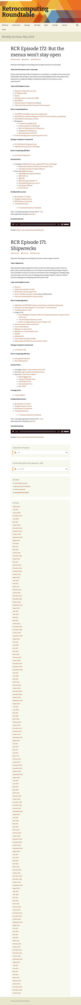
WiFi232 (17, 334)
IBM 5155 (22, 178)
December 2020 (17, 626)
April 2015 (15, 827)
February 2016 (17, 796)
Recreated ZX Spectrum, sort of (29, 183)
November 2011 (17, 953)
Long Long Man (20, 395)
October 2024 (17, 534)
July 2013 (15, 891)
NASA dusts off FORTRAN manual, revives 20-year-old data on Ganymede (39, 305)
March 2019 (16, 682)
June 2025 (16, 519)
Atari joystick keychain (22, 358)
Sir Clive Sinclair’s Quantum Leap (26, 144)
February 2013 (17, 907)
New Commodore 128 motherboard (27, 324)
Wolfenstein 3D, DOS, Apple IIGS (25, 292)
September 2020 (18, 636)
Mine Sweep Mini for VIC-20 (28, 133)
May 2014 (15, 860)
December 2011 (17, 950)
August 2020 (16, 639)
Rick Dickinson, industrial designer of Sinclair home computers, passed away (40, 116)
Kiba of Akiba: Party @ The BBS (25, 339)
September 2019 (18, 670)
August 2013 (16, 888)
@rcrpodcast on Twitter (23, 197)
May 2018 (15, 713)
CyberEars (32, 214)
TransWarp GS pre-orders (23, 310)
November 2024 (17, 531)
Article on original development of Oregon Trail (35, 322)
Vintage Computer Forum (23, 199)
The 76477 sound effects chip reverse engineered (31, 114)
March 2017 (16, 756)
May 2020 (15, 648)
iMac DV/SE (22, 386)
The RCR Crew (36, 59)
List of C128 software (22, 327)
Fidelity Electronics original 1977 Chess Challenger (40, 164)
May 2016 (15, 787)
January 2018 (16, 725)
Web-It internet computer (27, 374)
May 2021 (15, 617)
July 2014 (15, 854)
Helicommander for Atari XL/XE (29, 126)
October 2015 (17, 808)
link (41, 212)
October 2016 (17, 771)
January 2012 (16, 947)
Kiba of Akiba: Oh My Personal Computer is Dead (31, 341)
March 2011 (16, 977)
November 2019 (17, 667)
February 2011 (17, 981)
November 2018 (17, 694)
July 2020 (15, 642)
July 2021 (15, 611)
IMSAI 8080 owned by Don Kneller (30, 174)
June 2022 (16, 580)
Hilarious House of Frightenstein (26, 103)
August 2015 (16, 814)
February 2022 (17, 590)
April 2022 (15, 583)
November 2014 (17, 842)
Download (34, 230)
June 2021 (16, 614)
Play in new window (23, 230)
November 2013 (17, 879)
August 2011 (16, 962)
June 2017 (16, 747)
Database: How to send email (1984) (27, 98)
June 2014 (16, 857)
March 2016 (16, 793)
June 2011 (16, 968)
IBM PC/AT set (23, 176)
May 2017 (15, 750)
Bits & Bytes (19, 100)
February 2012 (17, 944)
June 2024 (16, 543)
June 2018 (16, 710)
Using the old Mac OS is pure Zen (25, 91)
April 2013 (15, 901)
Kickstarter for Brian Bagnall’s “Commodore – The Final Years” (36, 308)
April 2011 (15, 974)
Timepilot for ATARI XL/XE (27, 123)
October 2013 (17, 882)
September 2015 (18, 811)
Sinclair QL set (23, 188)
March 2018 (16, 719)
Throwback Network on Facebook (30, 208)
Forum (4, 29)
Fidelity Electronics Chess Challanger (27, 146)
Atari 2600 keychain (21, 361)
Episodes (27, 25)
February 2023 (17, 565)
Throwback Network (21, 204)
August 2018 (16, 703)
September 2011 (18, 959)
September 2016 (18, 774)
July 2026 (15, 509)
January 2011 (16, 984)
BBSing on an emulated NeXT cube (26, 331)
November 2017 (17, 731)
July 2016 (15, 780)
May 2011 (15, 971)
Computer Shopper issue (27, 379)
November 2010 (17, 990)
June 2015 (16, 820)
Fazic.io (17, 96)
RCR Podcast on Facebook (23, 201)
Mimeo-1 (18, 287)
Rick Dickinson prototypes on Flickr (27, 119)
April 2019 (15, 679)
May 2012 (15, 934)
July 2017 (15, 743)
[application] (40, 224)
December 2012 (17, 913)
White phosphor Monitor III (28, 181)
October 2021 (17, 602)
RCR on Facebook (20, 489)
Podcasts (26, 59)
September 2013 (18, 885)
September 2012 (18, 922)
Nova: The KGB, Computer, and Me (26, 294)
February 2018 (17, 722)
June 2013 (16, 894)
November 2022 (17, 571)
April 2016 (15, 790)
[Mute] (62, 224)
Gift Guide (37, 25)
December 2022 (17, 568)
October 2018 (17, 697)
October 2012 (17, 919)
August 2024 (16, 540)
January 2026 (16, 513)
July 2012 (15, 928)
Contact (64, 25)
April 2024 (15, 550)
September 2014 (18, 848)
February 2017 (17, 759)
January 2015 (16, 836)
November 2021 (17, 599)
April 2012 (15, 937)
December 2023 (17, 556)
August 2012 (16, 925)
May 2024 (15, 546)
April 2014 (15, 864)
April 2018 (15, 716)
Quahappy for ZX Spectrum (28, 131)
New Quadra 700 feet (25, 185)
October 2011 (17, 956)
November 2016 (17, 768)
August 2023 (16, 559)
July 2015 (15, 817)
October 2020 (17, 633)
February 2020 (17, 657)
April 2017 (15, 753)
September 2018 (18, 700)
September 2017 (18, 737)
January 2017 (16, 762)
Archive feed (16, 25)
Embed (41, 230)
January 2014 (16, 873)
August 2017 (16, 740)
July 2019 (15, 673)
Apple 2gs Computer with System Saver (31, 372)
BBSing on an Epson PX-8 (23, 329)
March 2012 (16, 941)
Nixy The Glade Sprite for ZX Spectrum (31, 128)
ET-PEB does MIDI (21, 93)
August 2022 (16, 577)
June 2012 (16, 931)
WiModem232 (19, 336)
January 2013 (16, 910)
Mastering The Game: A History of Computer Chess (36, 166)
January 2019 (16, 688)
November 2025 (17, 516)
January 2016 (16, 799)
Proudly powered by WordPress (20, 1001)
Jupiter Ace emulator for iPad (24, 289)
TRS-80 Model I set (25, 381)
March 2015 (16, 830)
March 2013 (16, 904)
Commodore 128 (20, 350)
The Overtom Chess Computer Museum (32, 169)
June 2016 (16, 784)
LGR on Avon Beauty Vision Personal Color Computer (32, 105)
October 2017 (17, 734)
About (46, 25)
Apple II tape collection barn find (34, 370)
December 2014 (17, 839)
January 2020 (16, 660)
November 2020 (17, 630)
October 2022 (17, 574)
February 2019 (17, 685)
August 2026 (16, 506)
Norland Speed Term (25, 384)
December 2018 (17, 691)
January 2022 (16, 593)
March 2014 (16, 867)
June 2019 (16, 676)
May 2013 (15, 897)
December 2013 (17, 876)
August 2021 (16, 608)
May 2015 (15, 824)
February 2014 (17, 870)
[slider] (66, 224)
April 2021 (15, 620)
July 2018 (15, 707)
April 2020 (15, 651)
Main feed (5, 25)
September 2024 (18, 537)
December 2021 (17, 596)
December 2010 (17, 987)
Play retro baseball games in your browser (29, 296)
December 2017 (17, 728)
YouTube (55, 25)
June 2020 (16, 645)
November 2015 (17, 805)
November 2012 (17, 916)
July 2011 (15, 965)
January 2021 (16, 623)
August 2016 (16, 777)
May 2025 (15, 522)
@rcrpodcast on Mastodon (22, 486)
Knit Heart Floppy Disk (22, 155)
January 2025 (16, 525)
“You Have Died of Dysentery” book (30, 319)
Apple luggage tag (25, 377)
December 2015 (17, 802)
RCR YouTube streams (21, 483)
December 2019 (17, 663)
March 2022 (16, 586)
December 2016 (17, 765)
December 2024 (17, 528)
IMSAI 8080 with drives (25, 171)
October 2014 (17, 845)
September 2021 (18, 605)
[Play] (13, 224)
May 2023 (15, 562)
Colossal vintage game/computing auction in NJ (31, 135)
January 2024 (16, 553)
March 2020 (16, 654)
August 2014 (16, 851)
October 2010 (17, 993)
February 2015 (17, 833)
